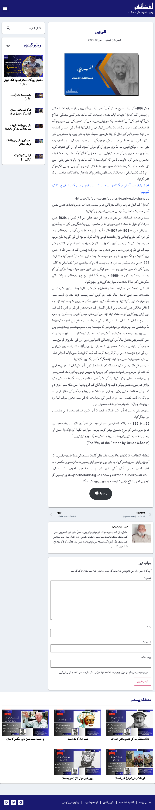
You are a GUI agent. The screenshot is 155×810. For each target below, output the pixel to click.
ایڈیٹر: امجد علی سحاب (141, 12)
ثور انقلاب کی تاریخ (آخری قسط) (130, 778)
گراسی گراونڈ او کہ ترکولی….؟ (22, 157)
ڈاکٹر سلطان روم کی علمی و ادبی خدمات (130, 739)
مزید (8, 46)
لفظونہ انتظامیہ (126, 802)
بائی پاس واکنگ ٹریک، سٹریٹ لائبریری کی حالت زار (18, 127)
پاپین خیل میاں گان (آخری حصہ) (77, 778)
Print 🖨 (101, 493)
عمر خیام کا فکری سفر (77, 739)
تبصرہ (147, 578)
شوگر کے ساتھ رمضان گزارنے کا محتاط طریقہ (20, 112)
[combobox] (27, 28)
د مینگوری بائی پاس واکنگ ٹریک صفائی (18, 142)
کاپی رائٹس (108, 802)
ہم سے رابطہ (145, 802)
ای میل (147, 642)
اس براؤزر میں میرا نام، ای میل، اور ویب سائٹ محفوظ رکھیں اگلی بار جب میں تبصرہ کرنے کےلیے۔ (103, 672)
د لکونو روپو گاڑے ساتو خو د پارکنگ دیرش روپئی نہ (23, 82)
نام (149, 626)
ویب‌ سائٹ (146, 657)
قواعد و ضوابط (91, 802)
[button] (5, 8)
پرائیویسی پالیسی (70, 802)
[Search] (7, 28)
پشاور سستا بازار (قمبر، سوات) (21, 97)
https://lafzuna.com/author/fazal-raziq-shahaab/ (112, 198)
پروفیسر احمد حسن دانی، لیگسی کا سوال (25, 739)
